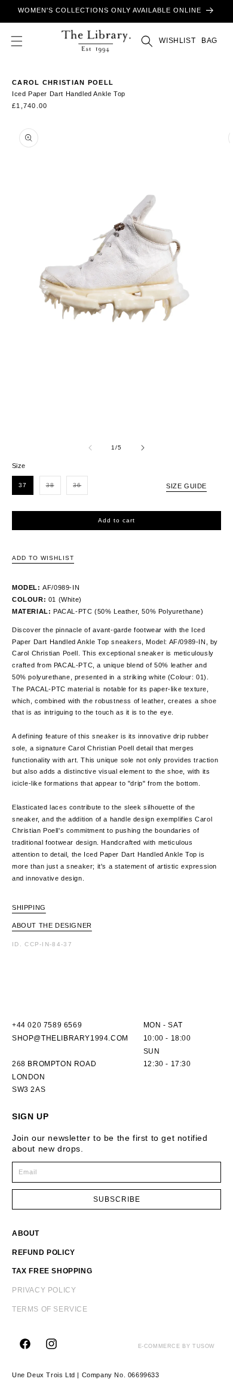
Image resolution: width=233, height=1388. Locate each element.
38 (53, 488)
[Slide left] (90, 448)
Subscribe (116, 1199)
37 (23, 485)
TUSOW (203, 1346)
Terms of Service (50, 1309)
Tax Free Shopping (52, 1271)
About (25, 1233)
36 (80, 488)
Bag (208, 40)
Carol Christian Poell (63, 82)
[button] (17, 41)
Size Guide (186, 486)
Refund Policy (43, 1252)
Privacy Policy (44, 1290)
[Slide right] (143, 448)
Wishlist (177, 40)
